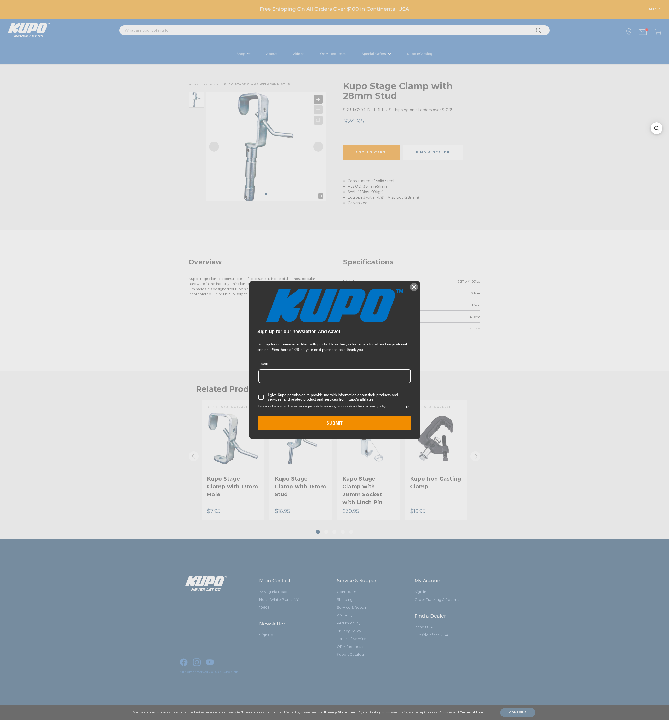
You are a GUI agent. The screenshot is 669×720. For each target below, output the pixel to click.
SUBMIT (334, 423)
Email (263, 364)
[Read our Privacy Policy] (408, 407)
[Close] (414, 287)
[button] (656, 128)
